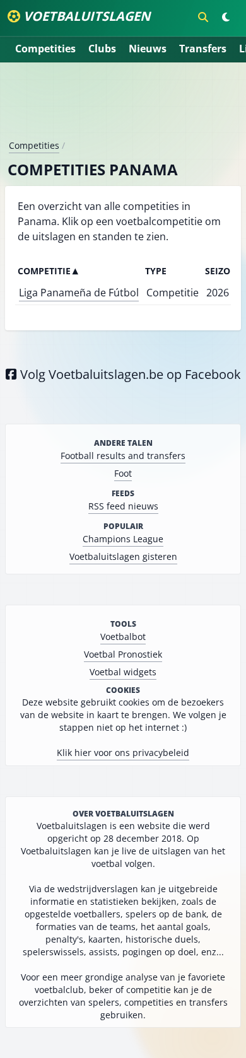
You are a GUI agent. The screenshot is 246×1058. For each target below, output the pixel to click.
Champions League (123, 539)
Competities (45, 48)
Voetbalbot (123, 636)
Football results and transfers (123, 456)
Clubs (102, 48)
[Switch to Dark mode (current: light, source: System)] (225, 17)
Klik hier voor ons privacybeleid (123, 753)
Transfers (202, 48)
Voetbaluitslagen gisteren (123, 556)
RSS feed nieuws (123, 506)
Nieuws (148, 48)
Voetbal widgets (123, 672)
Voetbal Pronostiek (123, 654)
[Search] (203, 17)
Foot (123, 473)
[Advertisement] (123, 106)
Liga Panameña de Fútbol (79, 292)
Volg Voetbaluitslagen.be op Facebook (129, 374)
